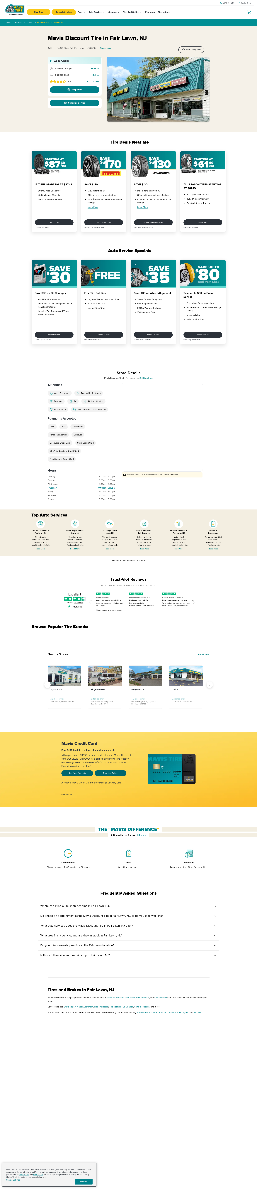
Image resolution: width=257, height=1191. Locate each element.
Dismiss (83, 1181)
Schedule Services (64, 12)
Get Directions (146, 378)
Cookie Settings (13, 1180)
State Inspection (142, 1006)
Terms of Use (38, 1175)
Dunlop (164, 1012)
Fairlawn (120, 997)
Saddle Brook (160, 997)
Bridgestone (142, 1012)
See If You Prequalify (77, 773)
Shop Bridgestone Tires (153, 222)
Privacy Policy (24, 1175)
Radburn (111, 997)
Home (8, 22)
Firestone (173, 1012)
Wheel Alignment (85, 1006)
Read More (40, 549)
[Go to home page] (15, 10)
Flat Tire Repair (101, 1006)
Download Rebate (110, 773)
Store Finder (204, 654)
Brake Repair (70, 1006)
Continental (154, 1012)
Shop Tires (38, 12)
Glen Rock (130, 997)
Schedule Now (54, 335)
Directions (105, 48)
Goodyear (183, 1012)
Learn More (93, 207)
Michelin (197, 1012)
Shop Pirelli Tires (104, 222)
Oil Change (128, 1006)
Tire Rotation (115, 1006)
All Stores (18, 22)
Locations (29, 22)
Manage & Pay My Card (110, 782)
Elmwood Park (142, 997)
